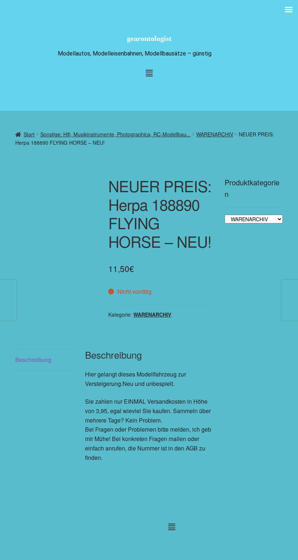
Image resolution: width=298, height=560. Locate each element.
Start (29, 134)
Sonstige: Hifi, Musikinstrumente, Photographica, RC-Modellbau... (115, 134)
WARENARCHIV (214, 134)
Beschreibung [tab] (33, 359)
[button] (172, 527)
